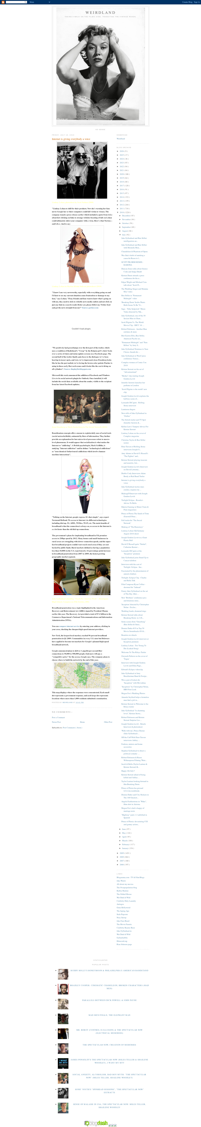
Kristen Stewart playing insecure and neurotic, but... (134, 461)
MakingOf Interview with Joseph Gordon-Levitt (134, 495)
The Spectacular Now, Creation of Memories (109, 1044)
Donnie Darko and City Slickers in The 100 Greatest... (135, 796)
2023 (122, 162)
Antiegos (120, 904)
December (126, 215)
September (126, 227)
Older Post (108, 722)
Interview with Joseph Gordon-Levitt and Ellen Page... (133, 664)
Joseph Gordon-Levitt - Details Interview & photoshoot (133, 725)
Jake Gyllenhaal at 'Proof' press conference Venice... (133, 357)
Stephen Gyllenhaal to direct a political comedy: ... (133, 752)
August (125, 231)
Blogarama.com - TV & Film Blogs (130, 877)
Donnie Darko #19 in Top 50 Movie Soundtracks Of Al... (133, 630)
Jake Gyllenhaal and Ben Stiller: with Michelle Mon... (134, 246)
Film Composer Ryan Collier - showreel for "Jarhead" (133, 586)
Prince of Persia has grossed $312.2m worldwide (132, 789)
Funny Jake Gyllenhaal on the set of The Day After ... (134, 592)
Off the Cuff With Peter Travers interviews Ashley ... (133, 739)
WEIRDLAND (100, 12)
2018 (122, 181)
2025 (122, 155)
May (124, 833)
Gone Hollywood (123, 907)
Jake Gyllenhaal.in (124, 931)
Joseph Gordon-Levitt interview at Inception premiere (135, 640)
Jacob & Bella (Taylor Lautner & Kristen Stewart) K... (134, 765)
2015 (122, 193)
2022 (122, 166)
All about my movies (125, 884)
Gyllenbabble (122, 937)
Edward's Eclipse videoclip (132, 669)
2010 (122, 212)
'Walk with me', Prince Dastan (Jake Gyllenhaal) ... (133, 732)
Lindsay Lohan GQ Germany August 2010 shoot (132, 532)
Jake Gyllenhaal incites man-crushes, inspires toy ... (132, 488)
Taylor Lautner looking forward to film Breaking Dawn (134, 783)
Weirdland (121, 138)
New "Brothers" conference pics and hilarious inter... (133, 599)
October (125, 223)
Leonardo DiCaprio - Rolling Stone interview (132, 404)
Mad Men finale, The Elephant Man (110, 1015)
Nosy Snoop (121, 917)
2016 (122, 189)
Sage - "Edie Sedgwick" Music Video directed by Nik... (133, 310)
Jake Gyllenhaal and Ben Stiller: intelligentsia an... (134, 239)
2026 (122, 151)
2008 (122, 857)
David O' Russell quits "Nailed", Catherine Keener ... (134, 545)
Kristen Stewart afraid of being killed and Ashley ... (133, 776)
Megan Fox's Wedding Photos (133, 693)
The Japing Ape (123, 911)
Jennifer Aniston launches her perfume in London (133, 384)
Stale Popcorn (122, 914)
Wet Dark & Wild (123, 897)
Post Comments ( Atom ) (72, 727)
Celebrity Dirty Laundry (126, 901)
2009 (122, 853)
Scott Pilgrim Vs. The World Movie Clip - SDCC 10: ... (132, 323)
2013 (122, 201)
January (125, 848)
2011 (122, 208)
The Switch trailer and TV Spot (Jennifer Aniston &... (133, 421)
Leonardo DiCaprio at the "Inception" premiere (131, 552)
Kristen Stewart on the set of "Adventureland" (132, 370)
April (124, 836)
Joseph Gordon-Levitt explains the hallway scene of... (135, 397)
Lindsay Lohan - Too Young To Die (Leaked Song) (133, 647)
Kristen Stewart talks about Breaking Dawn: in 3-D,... (132, 616)
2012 (122, 204)
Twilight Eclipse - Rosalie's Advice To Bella (132, 501)
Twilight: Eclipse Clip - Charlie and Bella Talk (133, 579)
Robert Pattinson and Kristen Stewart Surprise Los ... (132, 719)
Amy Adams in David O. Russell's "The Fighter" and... (134, 455)
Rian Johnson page (124, 944)
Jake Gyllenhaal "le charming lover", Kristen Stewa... (133, 712)
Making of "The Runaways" (132, 527)
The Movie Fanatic (124, 924)
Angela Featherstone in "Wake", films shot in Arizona (134, 803)
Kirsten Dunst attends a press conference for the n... (132, 277)
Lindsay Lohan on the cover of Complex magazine (133, 434)
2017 (122, 185)
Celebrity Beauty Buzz (126, 927)
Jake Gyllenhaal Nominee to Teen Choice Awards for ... (134, 350)
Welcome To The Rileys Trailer (133, 652)
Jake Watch (121, 880)
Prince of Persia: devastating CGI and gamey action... (134, 823)
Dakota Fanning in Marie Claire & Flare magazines (135, 508)
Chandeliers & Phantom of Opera (134, 251)
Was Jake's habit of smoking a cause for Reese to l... (133, 257)
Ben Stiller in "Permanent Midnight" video (131, 297)
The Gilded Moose (124, 894)
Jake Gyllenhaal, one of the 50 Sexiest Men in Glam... (133, 317)
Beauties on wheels (129, 635)
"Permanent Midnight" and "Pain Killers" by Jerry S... (134, 344)
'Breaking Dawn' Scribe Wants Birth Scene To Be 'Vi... (133, 303)
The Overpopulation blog (127, 887)
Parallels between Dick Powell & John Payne (109, 1000)
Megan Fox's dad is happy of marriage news (132, 809)
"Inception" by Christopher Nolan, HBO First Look (135, 688)
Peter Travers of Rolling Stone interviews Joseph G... (133, 448)
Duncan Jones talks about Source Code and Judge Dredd (134, 270)
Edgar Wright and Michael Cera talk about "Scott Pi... (134, 283)
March (125, 840)
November (126, 219)
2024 (122, 158)
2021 (122, 170)
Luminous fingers (128, 409)
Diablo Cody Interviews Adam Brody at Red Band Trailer (133, 475)
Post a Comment (58, 717)
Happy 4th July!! (128, 770)
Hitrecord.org (122, 941)
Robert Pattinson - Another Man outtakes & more (134, 330)
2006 (122, 864)
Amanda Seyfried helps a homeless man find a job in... (135, 698)
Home (82, 722)
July (124, 234)
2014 (122, 197)
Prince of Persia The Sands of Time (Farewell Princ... (135, 515)
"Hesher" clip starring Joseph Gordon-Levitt (132, 377)
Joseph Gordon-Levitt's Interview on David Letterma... (134, 468)
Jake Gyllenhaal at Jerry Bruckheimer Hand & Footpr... (134, 675)
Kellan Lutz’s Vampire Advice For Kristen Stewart (134, 428)
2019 (122, 178)
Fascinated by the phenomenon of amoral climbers (134, 572)
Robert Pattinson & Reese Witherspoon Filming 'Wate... (134, 759)
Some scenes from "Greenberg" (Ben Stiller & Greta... (133, 623)
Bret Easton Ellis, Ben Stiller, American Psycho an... (132, 337)
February (126, 844)
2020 (122, 174)
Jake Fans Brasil (123, 921)
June (124, 829)
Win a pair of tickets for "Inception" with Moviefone (133, 681)
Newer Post (56, 722)
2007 (122, 860)
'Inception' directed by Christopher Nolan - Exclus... (135, 606)
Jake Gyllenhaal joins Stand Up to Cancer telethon (134, 559)
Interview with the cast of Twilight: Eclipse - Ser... (131, 566)
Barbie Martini (122, 890)
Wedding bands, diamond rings (133, 611)
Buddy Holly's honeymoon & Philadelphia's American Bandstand (109, 970)
